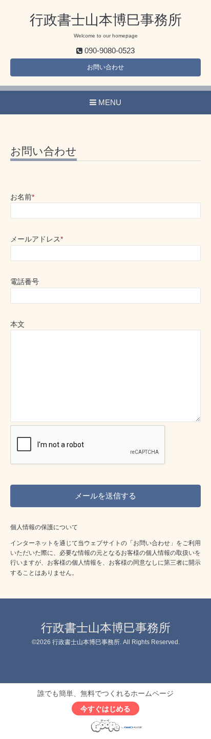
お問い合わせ (105, 67)
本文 (17, 324)
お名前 (22, 197)
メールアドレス (36, 239)
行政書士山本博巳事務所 (106, 20)
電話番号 (24, 282)
